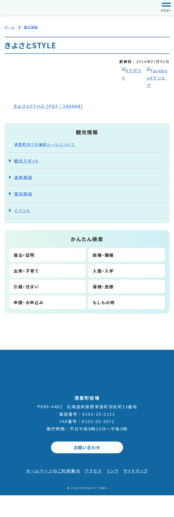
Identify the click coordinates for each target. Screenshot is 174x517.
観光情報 (31, 27)
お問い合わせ (87, 447)
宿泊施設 (23, 194)
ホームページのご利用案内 (53, 471)
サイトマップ (135, 471)
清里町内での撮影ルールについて (44, 144)
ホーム (9, 27)
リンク (112, 471)
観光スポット (26, 161)
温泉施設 (23, 177)
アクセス (93, 471)
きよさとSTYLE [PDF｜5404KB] (48, 106)
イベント (22, 210)
